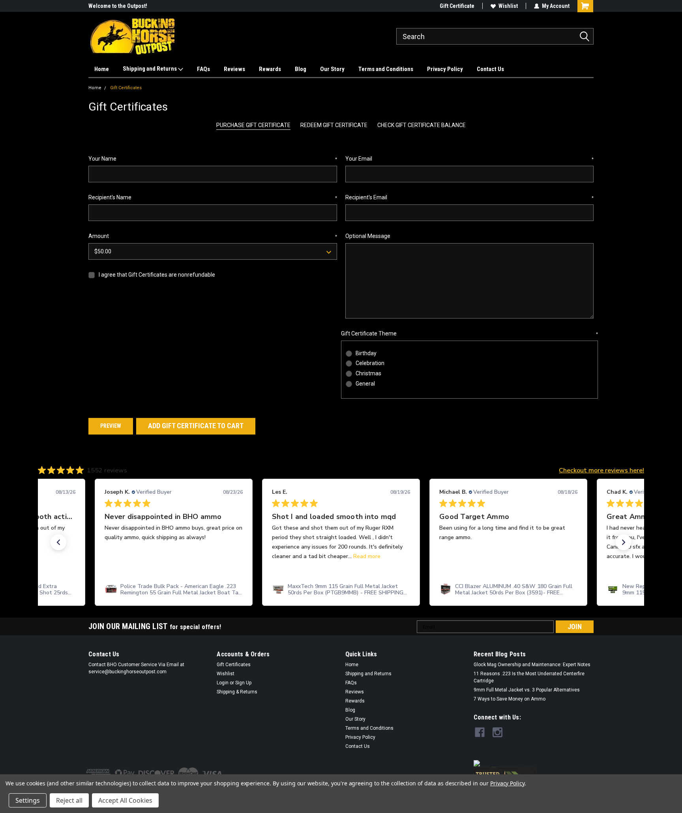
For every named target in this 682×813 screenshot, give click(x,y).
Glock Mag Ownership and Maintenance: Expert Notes (532, 664)
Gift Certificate (457, 6)
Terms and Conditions (385, 69)
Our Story (332, 69)
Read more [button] (366, 556)
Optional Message (367, 236)
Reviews (234, 69)
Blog (300, 69)
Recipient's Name (212, 197)
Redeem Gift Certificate (333, 125)
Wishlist (508, 6)
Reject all (69, 800)
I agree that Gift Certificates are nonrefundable (157, 275)
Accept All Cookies (125, 800)
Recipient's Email (469, 197)
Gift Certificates (126, 87)
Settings (27, 800)
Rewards (270, 69)
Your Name (212, 158)
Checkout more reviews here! (601, 470)
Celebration (370, 363)
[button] (58, 542)
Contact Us (490, 69)
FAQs (203, 69)
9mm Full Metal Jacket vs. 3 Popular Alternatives (527, 690)
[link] (174, 589)
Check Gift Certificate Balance (421, 125)
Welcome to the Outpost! (117, 6)
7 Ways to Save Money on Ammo (509, 699)
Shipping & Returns (237, 692)
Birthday (366, 353)
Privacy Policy (445, 69)
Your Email (469, 158)
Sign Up (243, 683)
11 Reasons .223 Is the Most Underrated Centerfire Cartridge (529, 677)
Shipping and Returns (150, 68)
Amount (212, 236)
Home (101, 69)
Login (223, 683)
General (365, 383)
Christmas (368, 373)
